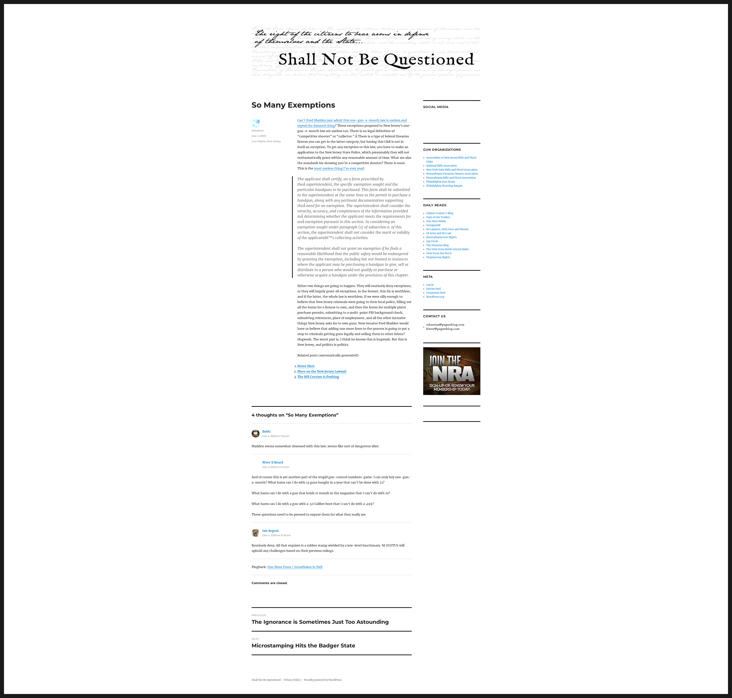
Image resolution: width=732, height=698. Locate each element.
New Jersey (274, 141)
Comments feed (435, 292)
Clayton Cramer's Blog (439, 213)
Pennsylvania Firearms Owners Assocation (452, 173)
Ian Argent (270, 531)
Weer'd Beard (272, 462)
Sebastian (258, 130)
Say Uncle (432, 241)
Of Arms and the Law (438, 233)
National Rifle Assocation (441, 165)
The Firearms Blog (437, 245)
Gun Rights (259, 141)
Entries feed (433, 288)
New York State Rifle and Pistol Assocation (452, 169)
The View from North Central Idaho (447, 249)
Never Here (306, 366)
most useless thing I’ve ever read (339, 168)
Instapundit (433, 225)
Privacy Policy (292, 680)
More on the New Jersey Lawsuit (322, 371)
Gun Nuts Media (436, 221)
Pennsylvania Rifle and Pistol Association (451, 177)
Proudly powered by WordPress (323, 680)
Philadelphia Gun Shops (440, 181)
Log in (430, 284)
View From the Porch (439, 253)
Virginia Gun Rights (438, 257)
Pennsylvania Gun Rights (441, 237)
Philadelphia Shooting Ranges (444, 185)
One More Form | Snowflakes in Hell (294, 567)
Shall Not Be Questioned (266, 680)
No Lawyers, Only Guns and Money (447, 229)
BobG (266, 431)
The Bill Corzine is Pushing (318, 377)
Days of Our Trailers (438, 217)
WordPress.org (435, 296)
